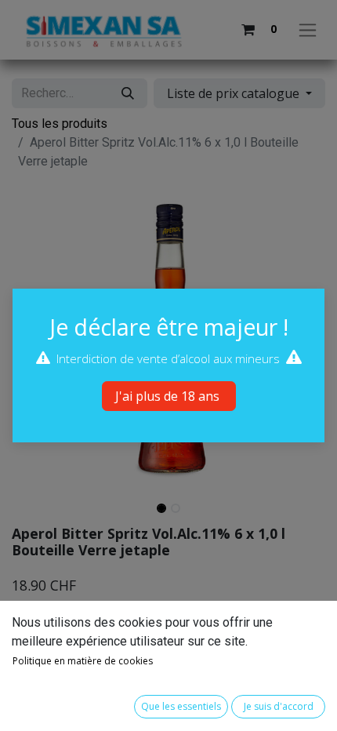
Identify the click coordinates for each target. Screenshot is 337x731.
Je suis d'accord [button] (278, 706)
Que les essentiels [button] (181, 706)
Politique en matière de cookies (83, 660)
